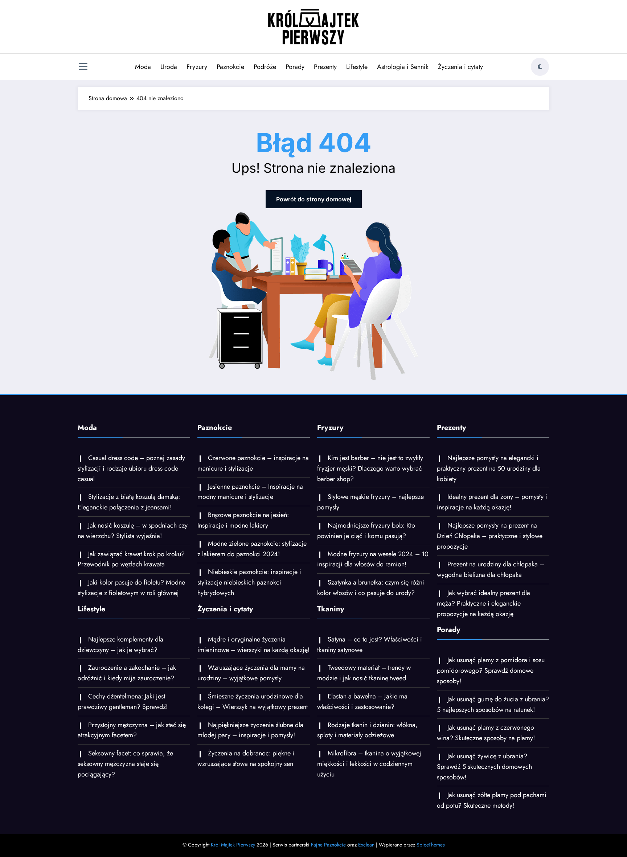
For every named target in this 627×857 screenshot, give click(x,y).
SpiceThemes (431, 844)
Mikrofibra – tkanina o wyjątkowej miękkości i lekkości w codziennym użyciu (369, 764)
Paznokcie (230, 66)
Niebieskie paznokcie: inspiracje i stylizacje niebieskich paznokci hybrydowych (249, 582)
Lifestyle (357, 66)
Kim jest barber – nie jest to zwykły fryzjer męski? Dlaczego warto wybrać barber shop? (370, 468)
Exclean (366, 844)
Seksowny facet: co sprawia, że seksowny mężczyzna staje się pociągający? (125, 764)
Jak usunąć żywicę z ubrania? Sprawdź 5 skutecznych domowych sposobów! (484, 766)
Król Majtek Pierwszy (233, 844)
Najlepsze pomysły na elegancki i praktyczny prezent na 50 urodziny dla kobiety (489, 468)
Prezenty (325, 66)
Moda (143, 66)
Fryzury (197, 66)
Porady (295, 66)
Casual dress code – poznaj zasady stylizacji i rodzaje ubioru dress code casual (131, 468)
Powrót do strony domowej (313, 199)
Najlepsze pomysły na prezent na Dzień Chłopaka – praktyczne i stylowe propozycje (489, 536)
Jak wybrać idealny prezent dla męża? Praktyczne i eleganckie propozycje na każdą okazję (483, 603)
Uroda (168, 66)
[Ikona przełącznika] (83, 67)
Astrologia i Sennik (403, 66)
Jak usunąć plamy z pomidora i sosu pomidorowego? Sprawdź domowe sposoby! (491, 670)
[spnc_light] (540, 67)
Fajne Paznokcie (328, 844)
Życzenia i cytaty (460, 66)
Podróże (265, 66)
